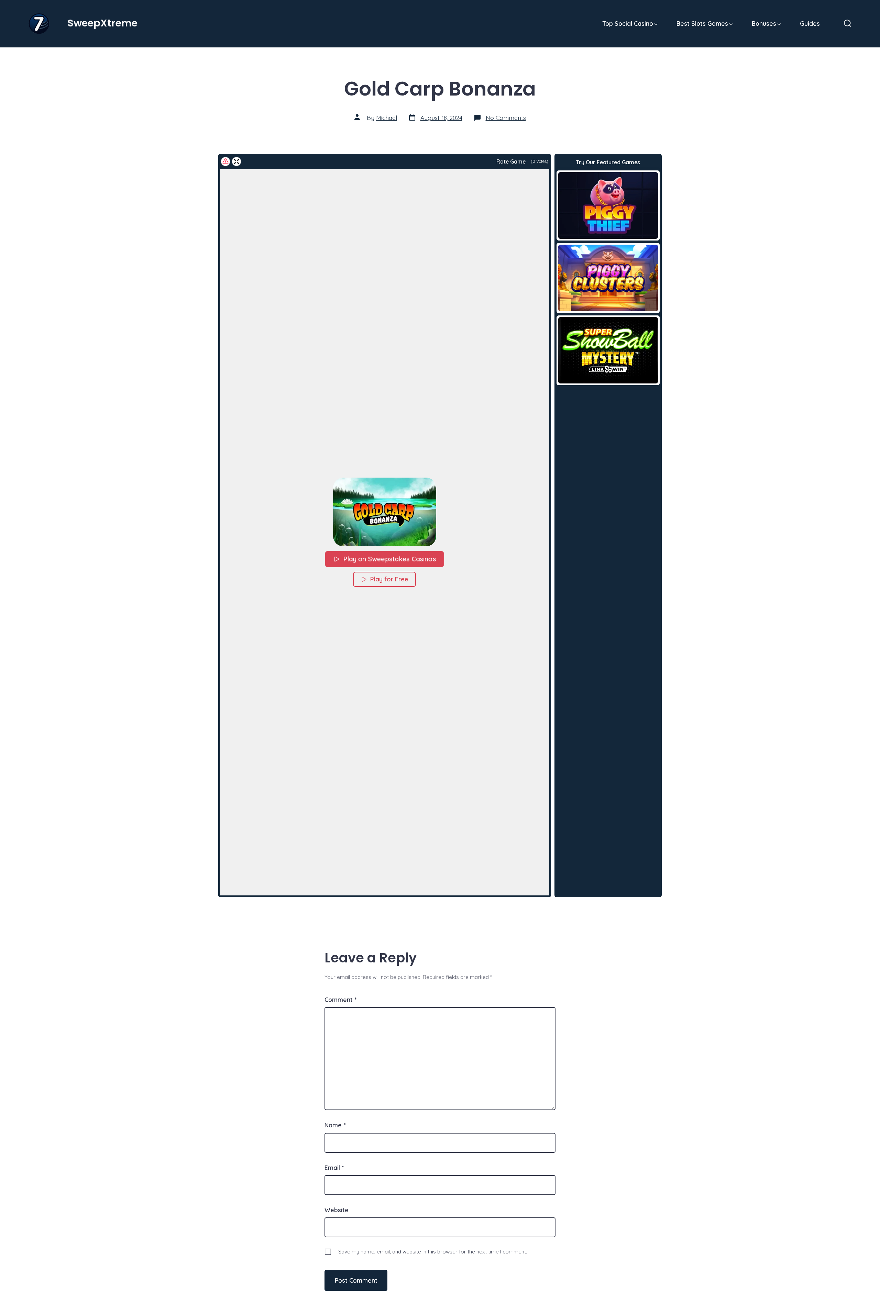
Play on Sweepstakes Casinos (390, 559)
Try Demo (608, 205)
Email (334, 1167)
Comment (340, 999)
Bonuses (764, 23)
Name (334, 1125)
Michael (386, 117)
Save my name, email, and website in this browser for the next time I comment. (432, 1251)
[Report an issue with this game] (225, 161)
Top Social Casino (628, 23)
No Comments (506, 117)
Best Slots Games (702, 23)
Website (336, 1210)
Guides (810, 23)
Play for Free (389, 579)
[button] (384, 512)
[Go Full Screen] (236, 161)
